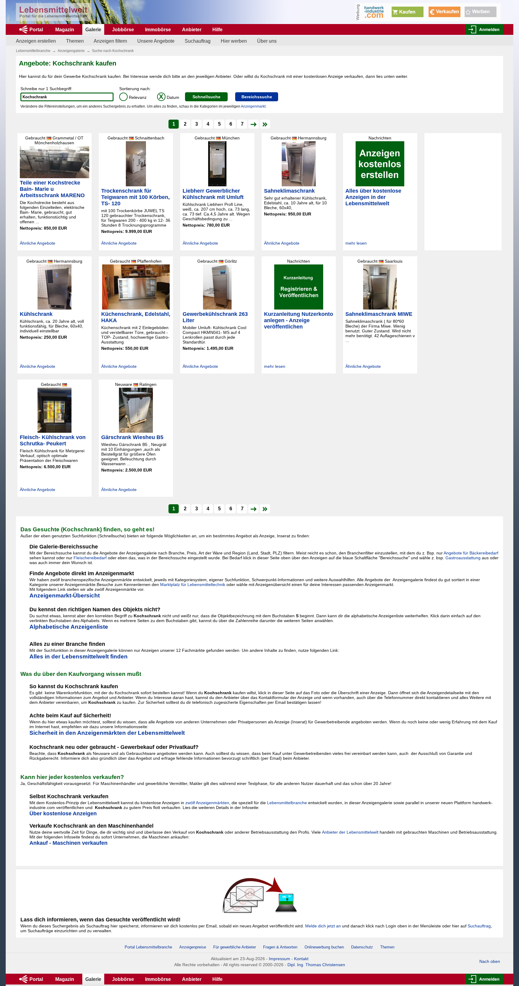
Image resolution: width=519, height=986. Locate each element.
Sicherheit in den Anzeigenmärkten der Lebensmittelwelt (107, 733)
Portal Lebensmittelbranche (148, 947)
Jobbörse (123, 29)
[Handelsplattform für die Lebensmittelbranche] (53, 12)
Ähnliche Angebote (37, 243)
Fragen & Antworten (280, 947)
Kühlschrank (36, 314)
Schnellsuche (206, 96)
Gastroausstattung (463, 557)
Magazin (64, 29)
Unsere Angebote (156, 41)
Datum (169, 97)
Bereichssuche (256, 96)
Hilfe (217, 29)
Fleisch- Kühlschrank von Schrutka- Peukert (53, 440)
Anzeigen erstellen (36, 41)
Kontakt (301, 958)
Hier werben (234, 41)
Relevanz (134, 97)
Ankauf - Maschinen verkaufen (68, 843)
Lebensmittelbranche (33, 51)
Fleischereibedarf (90, 557)
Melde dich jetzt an (323, 925)
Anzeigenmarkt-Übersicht (64, 595)
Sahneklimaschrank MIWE (378, 314)
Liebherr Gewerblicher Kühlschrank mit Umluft (213, 194)
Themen (75, 41)
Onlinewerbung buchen (324, 947)
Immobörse (158, 29)
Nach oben (489, 961)
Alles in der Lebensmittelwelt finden (78, 656)
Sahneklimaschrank (289, 191)
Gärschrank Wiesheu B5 (132, 437)
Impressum (279, 958)
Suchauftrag (198, 41)
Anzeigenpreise (192, 947)
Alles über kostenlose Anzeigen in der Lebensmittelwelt (373, 197)
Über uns (267, 41)
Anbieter (192, 29)
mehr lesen (356, 243)
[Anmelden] (484, 29)
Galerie (93, 29)
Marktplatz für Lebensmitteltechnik (192, 584)
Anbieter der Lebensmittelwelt (350, 832)
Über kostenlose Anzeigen (63, 813)
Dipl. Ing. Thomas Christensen (316, 964)
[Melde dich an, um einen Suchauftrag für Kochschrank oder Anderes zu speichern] (259, 894)
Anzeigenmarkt (253, 106)
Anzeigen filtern (110, 41)
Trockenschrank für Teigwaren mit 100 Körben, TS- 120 (135, 197)
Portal (36, 29)
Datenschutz (362, 947)
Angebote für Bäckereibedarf (471, 553)
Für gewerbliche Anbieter (235, 947)
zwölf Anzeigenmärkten (207, 802)
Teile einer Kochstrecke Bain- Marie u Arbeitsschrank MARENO (52, 189)
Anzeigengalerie (71, 51)
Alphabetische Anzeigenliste (68, 627)
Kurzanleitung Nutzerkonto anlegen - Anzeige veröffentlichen (298, 320)
